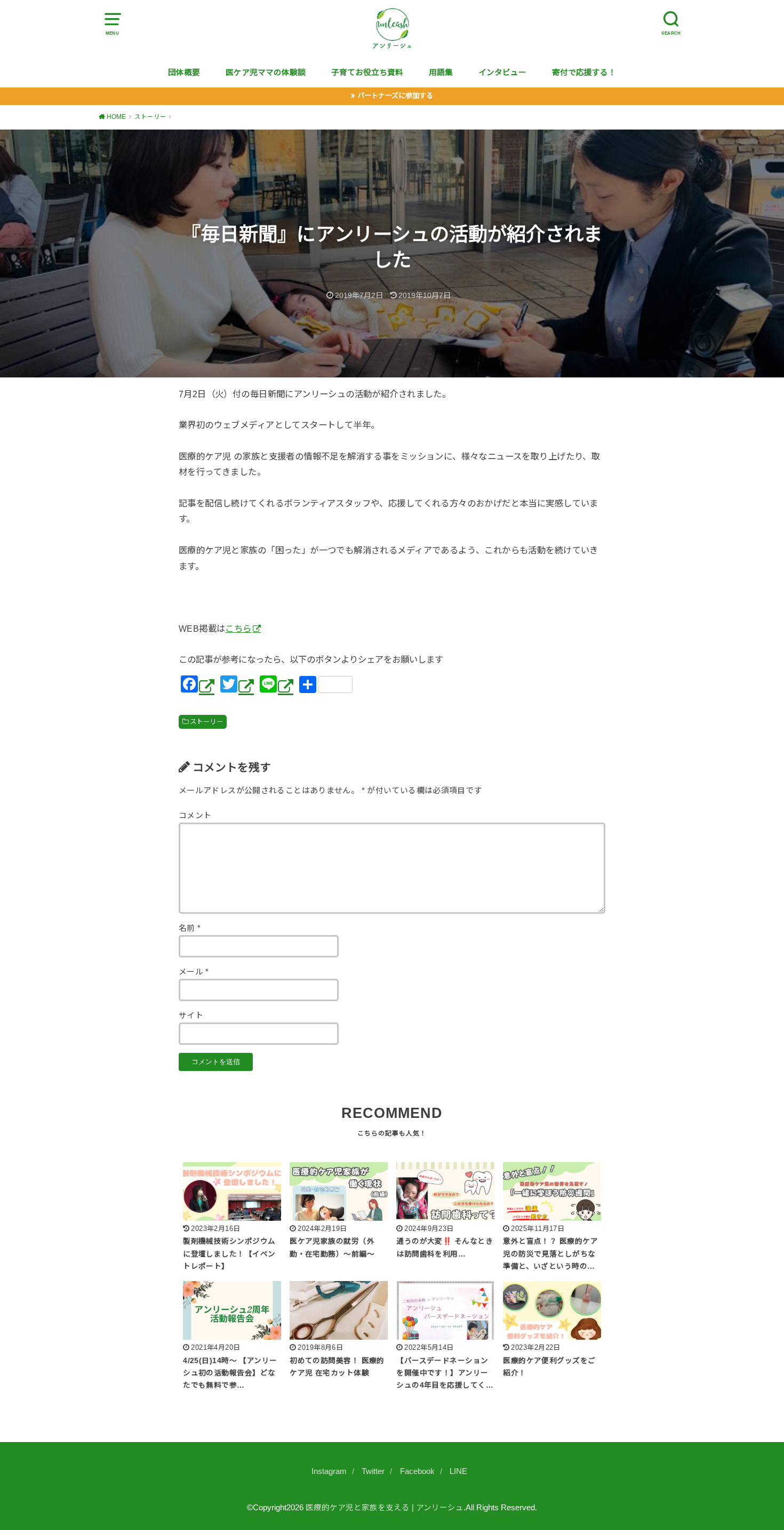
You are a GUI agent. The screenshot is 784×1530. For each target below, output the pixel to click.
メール (194, 972)
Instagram (329, 1471)
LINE (458, 1471)
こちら (238, 628)
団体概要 (184, 72)
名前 (190, 928)
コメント (195, 815)
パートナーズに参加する (395, 96)
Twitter (373, 1471)
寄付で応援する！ (584, 72)
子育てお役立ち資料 (367, 72)
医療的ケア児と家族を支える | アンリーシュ (384, 1507)
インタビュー (502, 72)
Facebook (417, 1471)
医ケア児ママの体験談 (266, 72)
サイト (191, 1015)
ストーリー (206, 722)
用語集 (441, 72)
